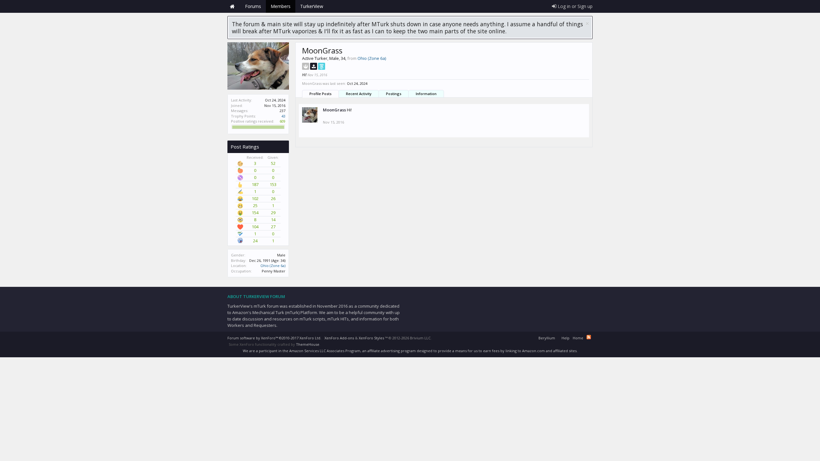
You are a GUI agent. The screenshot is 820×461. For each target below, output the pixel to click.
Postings (393, 93)
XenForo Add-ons (339, 338)
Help (566, 338)
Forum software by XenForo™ (274, 338)
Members (281, 6)
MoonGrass (334, 110)
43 (283, 116)
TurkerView (311, 6)
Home (232, 6)
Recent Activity (359, 93)
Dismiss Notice (587, 23)
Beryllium (546, 338)
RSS (588, 337)
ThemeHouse (307, 344)
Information (426, 93)
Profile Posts (320, 93)
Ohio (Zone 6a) (272, 265)
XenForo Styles (371, 338)
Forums (253, 6)
